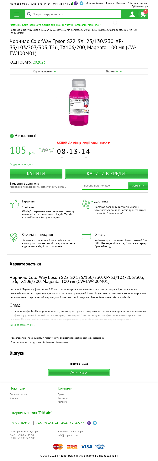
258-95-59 (19, 3)
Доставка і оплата (95, 3)
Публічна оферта (140, 6)
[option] (79, 102)
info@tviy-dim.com (68, 435)
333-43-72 (62, 3)
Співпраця (133, 3)
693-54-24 (41, 3)
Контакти (120, 3)
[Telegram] (95, 423)
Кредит (143, 3)
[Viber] (76, 3)
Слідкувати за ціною (22, 164)
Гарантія (110, 3)
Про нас (62, 394)
